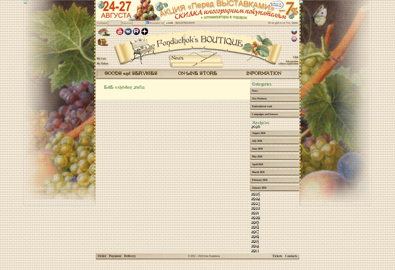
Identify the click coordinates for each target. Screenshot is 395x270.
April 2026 (257, 164)
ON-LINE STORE (197, 73)
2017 (255, 232)
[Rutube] (136, 31)
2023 (255, 203)
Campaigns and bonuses (265, 114)
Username (102, 23)
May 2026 (257, 156)
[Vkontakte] (128, 31)
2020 (255, 218)
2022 (255, 208)
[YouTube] (119, 31)
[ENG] (294, 39)
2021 (255, 213)
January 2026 (259, 187)
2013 (255, 251)
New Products (259, 98)
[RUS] (294, 32)
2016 (255, 237)
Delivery (130, 256)
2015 (255, 241)
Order (102, 256)
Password (127, 23)
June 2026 (257, 148)
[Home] (104, 32)
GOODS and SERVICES (131, 73)
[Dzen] (144, 31)
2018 (255, 227)
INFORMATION (263, 73)
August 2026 (258, 133)
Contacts (291, 256)
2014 (255, 246)
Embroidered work (262, 106)
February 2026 (259, 180)
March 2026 (258, 172)
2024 (255, 199)
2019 (255, 222)
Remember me (156, 23)
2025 (255, 194)
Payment (115, 256)
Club (295, 57)
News (177, 58)
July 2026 (257, 141)
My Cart (101, 58)
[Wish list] (103, 42)
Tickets (277, 256)
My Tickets (102, 63)
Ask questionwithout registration (288, 62)
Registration (185, 23)
